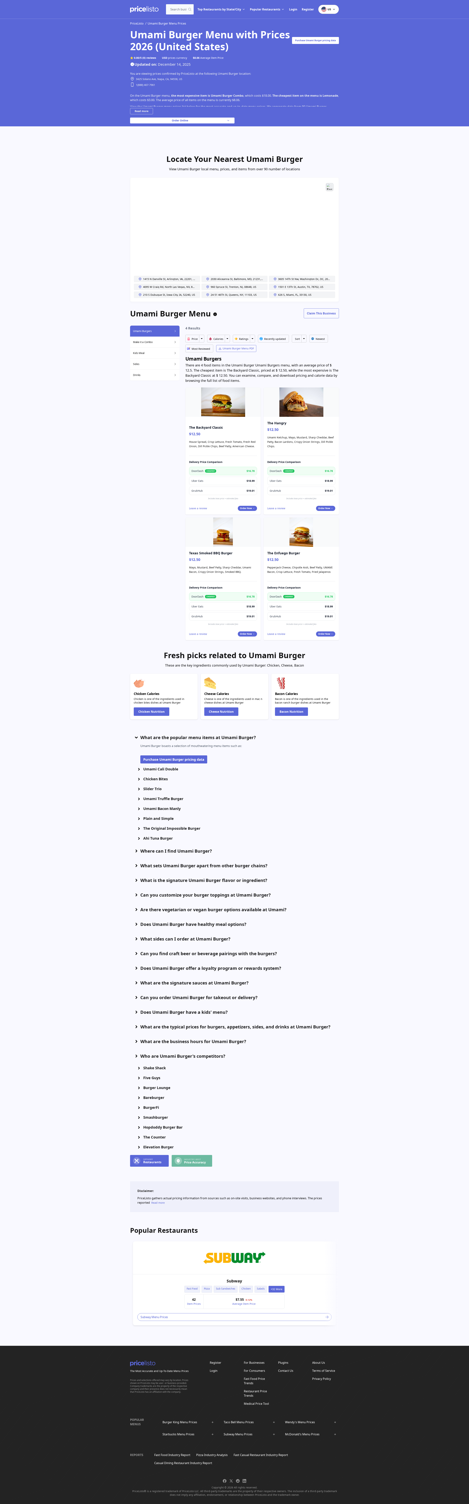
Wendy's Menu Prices (300, 1422)
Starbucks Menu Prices (178, 1434)
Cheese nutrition (221, 712)
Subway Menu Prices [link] (154, 1317)
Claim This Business (321, 313)
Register (308, 9)
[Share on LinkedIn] (244, 1481)
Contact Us (285, 1371)
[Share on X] (231, 1481)
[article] (234, 1283)
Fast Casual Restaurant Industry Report (261, 1455)
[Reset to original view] (329, 186)
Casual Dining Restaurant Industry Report (183, 1463)
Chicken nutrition (151, 712)
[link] (234, 1258)
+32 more (276, 1289)
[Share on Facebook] (224, 1481)
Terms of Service (323, 1371)
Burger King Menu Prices (180, 1422)
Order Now (246, 508)
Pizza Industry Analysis (212, 1455)
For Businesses (254, 1363)
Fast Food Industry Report (172, 1455)
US (329, 9)
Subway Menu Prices (238, 1434)
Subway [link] (234, 1281)
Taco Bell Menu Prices (239, 1422)
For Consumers (254, 1371)
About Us (318, 1363)
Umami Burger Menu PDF (238, 348)
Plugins (283, 1363)
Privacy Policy (321, 1379)
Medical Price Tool (256, 1404)
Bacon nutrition (291, 712)
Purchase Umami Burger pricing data (315, 40)
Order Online (180, 120)
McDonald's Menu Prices (302, 1434)
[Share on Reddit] (238, 1481)
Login (293, 9)
